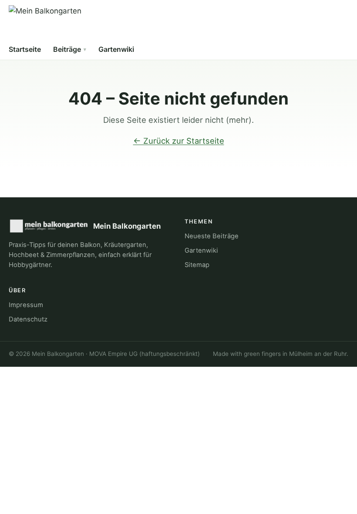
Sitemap (197, 265)
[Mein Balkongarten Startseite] (45, 22)
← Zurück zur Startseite (178, 140)
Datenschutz (28, 319)
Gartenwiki (116, 49)
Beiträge (67, 49)
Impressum (26, 305)
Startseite (25, 49)
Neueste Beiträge (212, 236)
